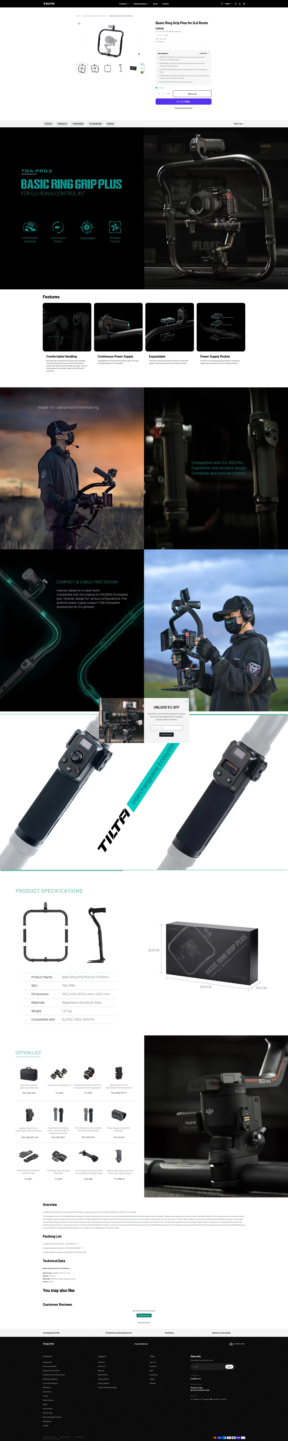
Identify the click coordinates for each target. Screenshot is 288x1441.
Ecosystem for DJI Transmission (54, 1375)
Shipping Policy (103, 1379)
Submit (230, 1367)
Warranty (101, 1370)
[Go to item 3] (107, 68)
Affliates (153, 1383)
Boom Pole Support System (52, 1417)
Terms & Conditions (49, 1437)
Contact (165, 4)
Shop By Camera (140, 4)
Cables (45, 1404)
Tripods (45, 1396)
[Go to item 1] (82, 68)
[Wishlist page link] (222, 4)
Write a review (144, 1315)
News (155, 4)
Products (123, 4)
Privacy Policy (65, 1437)
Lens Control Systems (50, 1383)
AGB (151, 1370)
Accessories (47, 1421)
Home (78, 16)
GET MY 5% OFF (166, 734)
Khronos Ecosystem (50, 1366)
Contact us (102, 1366)
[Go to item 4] (120, 68)
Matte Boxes (47, 1387)
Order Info (101, 1362)
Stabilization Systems (50, 1379)
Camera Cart (47, 1392)
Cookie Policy (78, 1437)
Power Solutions (48, 1400)
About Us (153, 1362)
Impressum (154, 1375)
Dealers (152, 1379)
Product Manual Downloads (107, 1387)
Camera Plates (48, 1408)
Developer (153, 1366)
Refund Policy (102, 1375)
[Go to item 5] (133, 68)
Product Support (103, 1383)
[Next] (141, 68)
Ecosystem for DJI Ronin (51, 1370)
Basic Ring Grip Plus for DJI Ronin (95, 16)
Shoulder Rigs (47, 1413)
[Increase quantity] (168, 93)
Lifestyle (45, 1425)
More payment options (183, 108)
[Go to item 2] (94, 68)
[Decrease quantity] (159, 93)
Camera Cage (47, 1362)
